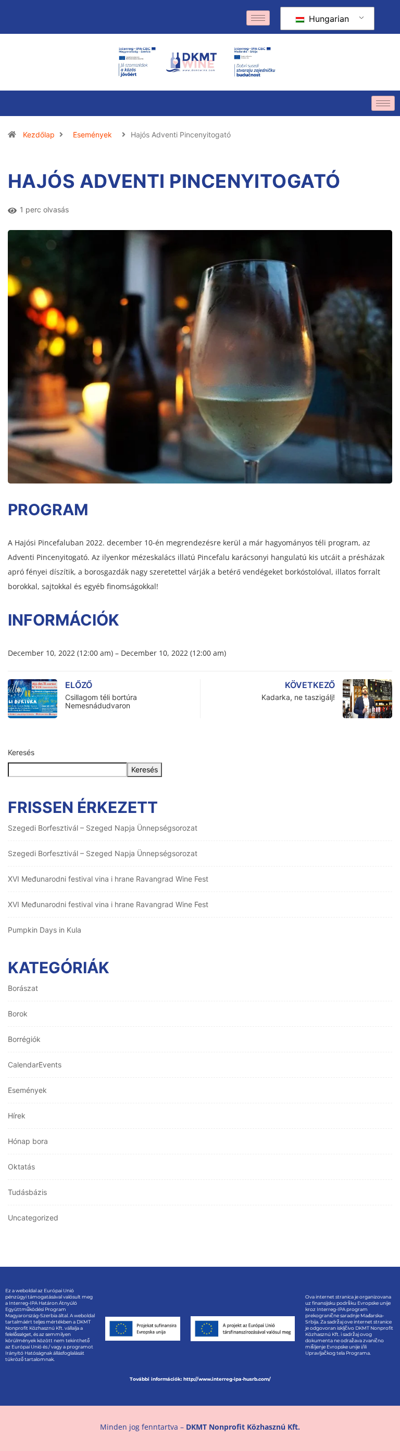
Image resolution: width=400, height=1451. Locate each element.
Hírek (17, 1115)
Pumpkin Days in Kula (44, 929)
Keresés (21, 752)
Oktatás (21, 1166)
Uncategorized (33, 1217)
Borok (18, 1013)
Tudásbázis (27, 1192)
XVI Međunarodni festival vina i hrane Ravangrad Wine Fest (108, 878)
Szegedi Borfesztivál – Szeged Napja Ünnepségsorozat (102, 827)
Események (92, 134)
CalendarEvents (34, 1064)
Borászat (23, 988)
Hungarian (327, 19)
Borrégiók (24, 1039)
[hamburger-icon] (258, 18)
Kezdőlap (39, 134)
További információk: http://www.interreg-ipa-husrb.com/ (200, 1379)
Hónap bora (28, 1141)
